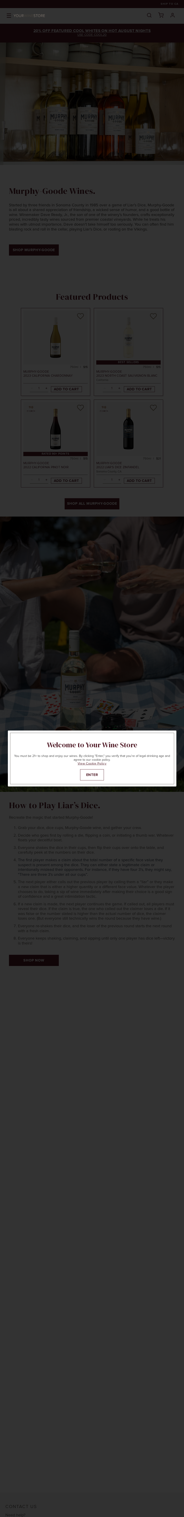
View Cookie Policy (92, 763)
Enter (92, 775)
